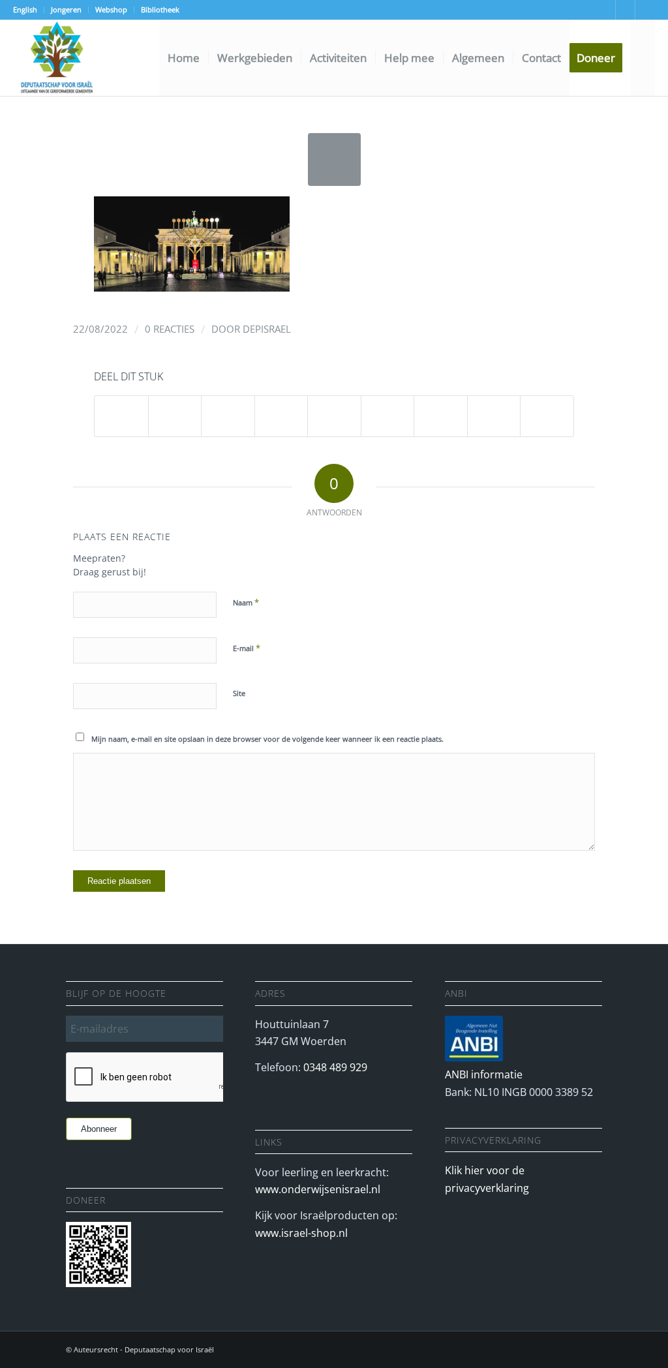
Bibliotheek (160, 9)
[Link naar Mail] (625, 10)
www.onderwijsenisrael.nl (317, 1189)
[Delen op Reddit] (494, 416)
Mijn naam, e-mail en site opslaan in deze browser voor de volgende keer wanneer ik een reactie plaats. (267, 739)
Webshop (111, 9)
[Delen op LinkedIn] (334, 416)
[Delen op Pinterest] (281, 416)
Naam (246, 602)
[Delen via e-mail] (547, 416)
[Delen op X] (175, 416)
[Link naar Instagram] (645, 10)
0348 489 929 (335, 1067)
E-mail (246, 648)
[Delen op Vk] (440, 416)
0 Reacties (169, 328)
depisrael (267, 328)
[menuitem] (28, 10)
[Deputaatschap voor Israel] (56, 58)
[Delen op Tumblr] (387, 416)
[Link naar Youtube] (605, 10)
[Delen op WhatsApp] (228, 416)
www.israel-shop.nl (301, 1233)
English (25, 9)
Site (239, 693)
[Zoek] (643, 58)
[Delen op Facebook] (121, 416)
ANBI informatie (484, 1074)
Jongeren (66, 9)
